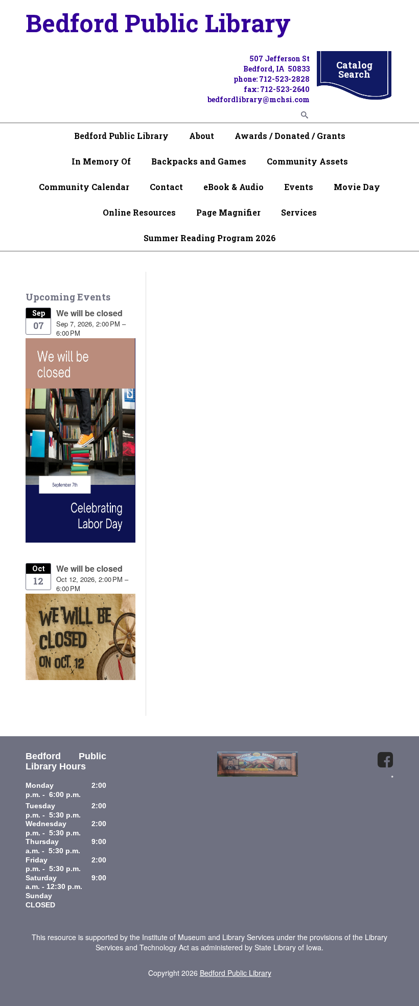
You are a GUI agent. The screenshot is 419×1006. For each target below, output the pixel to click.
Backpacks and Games (198, 161)
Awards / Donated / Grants (290, 135)
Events (298, 186)
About (201, 135)
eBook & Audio (233, 186)
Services (299, 212)
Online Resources (139, 212)
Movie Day (357, 186)
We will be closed (89, 313)
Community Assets (307, 161)
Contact (166, 186)
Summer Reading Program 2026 (210, 237)
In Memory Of (101, 161)
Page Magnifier (228, 212)
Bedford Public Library (121, 135)
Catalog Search (354, 69)
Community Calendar (84, 186)
